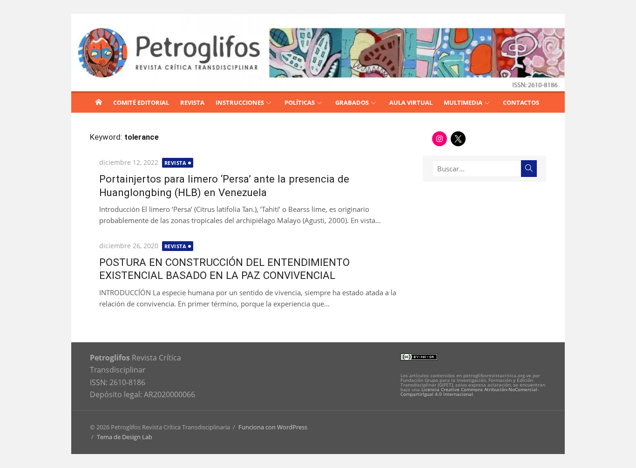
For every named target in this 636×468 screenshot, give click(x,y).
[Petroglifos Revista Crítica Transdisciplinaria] (99, 102)
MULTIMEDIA (463, 102)
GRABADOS (352, 102)
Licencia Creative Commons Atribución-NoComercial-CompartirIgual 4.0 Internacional (469, 391)
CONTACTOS (521, 102)
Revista (175, 162)
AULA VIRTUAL (411, 102)
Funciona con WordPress (272, 427)
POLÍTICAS (299, 102)
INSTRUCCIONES (240, 102)
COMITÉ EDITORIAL (141, 102)
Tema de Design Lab (124, 437)
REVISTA (192, 102)
